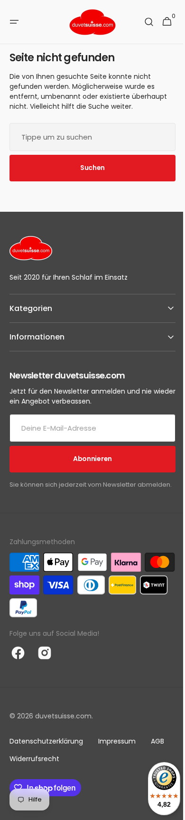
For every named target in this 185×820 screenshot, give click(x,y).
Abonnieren (88, 458)
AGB (157, 750)
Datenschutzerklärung (46, 750)
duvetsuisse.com (63, 725)
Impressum (117, 750)
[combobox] (88, 137)
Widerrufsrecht (34, 768)
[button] (14, 21)
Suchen (88, 167)
